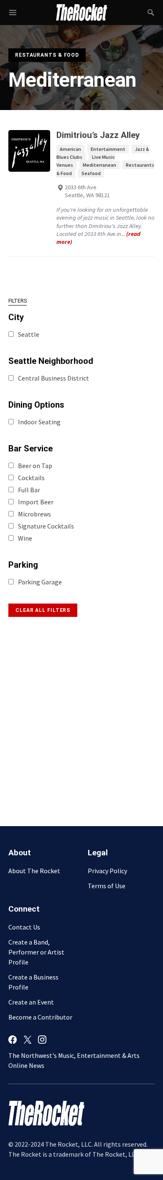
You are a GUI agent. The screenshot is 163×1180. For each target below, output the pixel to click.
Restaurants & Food (47, 55)
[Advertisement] (81, 715)
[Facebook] (12, 1039)
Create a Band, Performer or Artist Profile (36, 952)
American (70, 149)
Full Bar (29, 490)
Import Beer (35, 502)
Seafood (91, 173)
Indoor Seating (39, 422)
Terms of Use (106, 886)
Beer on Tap (35, 465)
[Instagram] (42, 1039)
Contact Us (24, 927)
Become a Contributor (40, 1017)
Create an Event (31, 1002)
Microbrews (34, 514)
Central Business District (53, 378)
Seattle (28, 334)
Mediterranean (99, 165)
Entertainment (108, 149)
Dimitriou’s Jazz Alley (98, 135)
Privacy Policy (107, 871)
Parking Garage (40, 582)
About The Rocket (34, 871)
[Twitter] (27, 1039)
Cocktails (31, 478)
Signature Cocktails (46, 526)
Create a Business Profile (33, 982)
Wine (25, 538)
